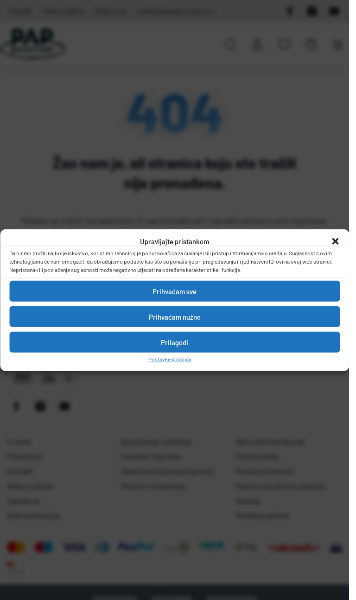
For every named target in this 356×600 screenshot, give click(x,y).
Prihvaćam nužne (175, 316)
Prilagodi (174, 342)
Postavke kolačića (169, 359)
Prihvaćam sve (175, 291)
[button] (335, 241)
